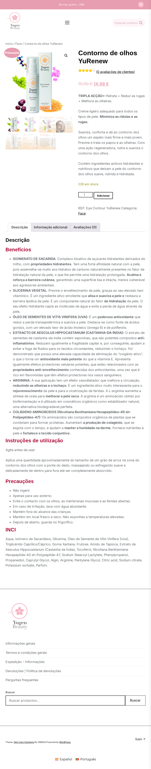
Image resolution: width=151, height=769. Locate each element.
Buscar (10, 692)
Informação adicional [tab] (50, 227)
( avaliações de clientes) (115, 72)
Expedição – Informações (25, 662)
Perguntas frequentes (22, 680)
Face (18, 43)
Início (9, 43)
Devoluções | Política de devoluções (33, 671)
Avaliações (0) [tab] (85, 227)
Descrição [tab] (19, 227)
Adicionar (103, 195)
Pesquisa (140, 23)
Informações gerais (20, 643)
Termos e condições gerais (26, 653)
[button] (66, 55)
